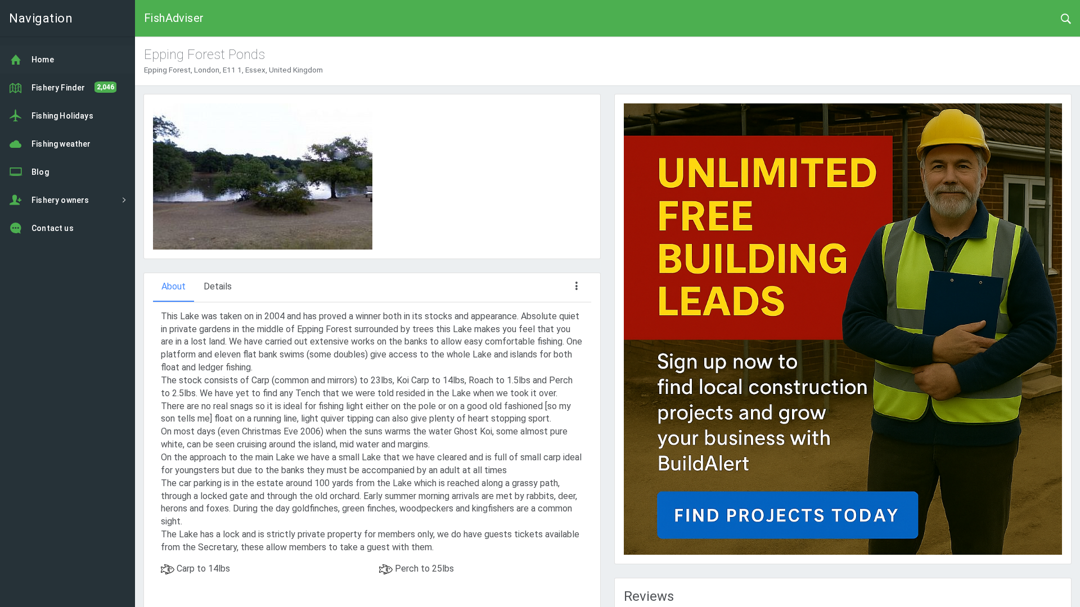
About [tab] (173, 286)
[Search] (1066, 18)
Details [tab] (218, 286)
